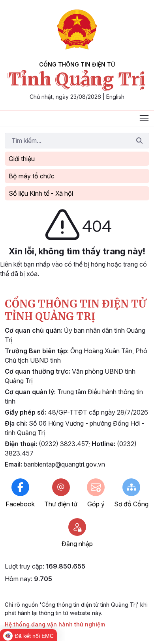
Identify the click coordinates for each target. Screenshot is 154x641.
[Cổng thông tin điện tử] (77, 29)
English (115, 96)
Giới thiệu (22, 159)
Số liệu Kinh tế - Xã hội (41, 193)
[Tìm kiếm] (139, 140)
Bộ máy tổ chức (31, 176)
